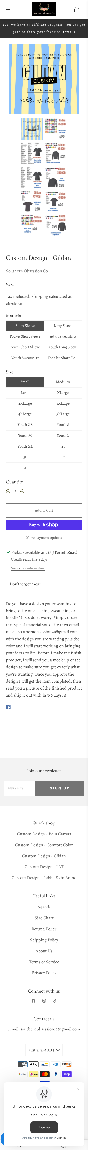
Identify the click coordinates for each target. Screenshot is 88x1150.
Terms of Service (44, 962)
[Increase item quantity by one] (22, 492)
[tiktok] (54, 1000)
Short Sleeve (25, 325)
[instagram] (44, 1000)
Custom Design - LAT (44, 867)
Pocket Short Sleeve (25, 336)
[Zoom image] (44, 80)
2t (63, 446)
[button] (16, 80)
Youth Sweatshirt (25, 358)
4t (63, 457)
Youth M (25, 435)
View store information (28, 568)
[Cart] (76, 9)
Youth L (63, 435)
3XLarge (63, 403)
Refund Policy (44, 929)
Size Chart (44, 918)
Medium (63, 382)
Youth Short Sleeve (25, 347)
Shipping (39, 296)
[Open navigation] (11, 9)
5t (24, 467)
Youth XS (25, 424)
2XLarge (25, 403)
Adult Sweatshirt (63, 336)
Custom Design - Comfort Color (44, 845)
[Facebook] (8, 707)
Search (44, 907)
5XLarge (63, 414)
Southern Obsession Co (27, 271)
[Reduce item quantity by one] (8, 492)
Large (25, 392)
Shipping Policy (44, 940)
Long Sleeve (63, 325)
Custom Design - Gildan (44, 856)
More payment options (44, 537)
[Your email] (19, 788)
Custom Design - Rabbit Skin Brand (44, 878)
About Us (44, 951)
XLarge (63, 392)
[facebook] (33, 1000)
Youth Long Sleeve (63, 347)
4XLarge (25, 414)
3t (24, 457)
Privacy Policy (44, 973)
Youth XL (25, 446)
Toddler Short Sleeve (64, 358)
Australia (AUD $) (42, 1050)
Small (25, 382)
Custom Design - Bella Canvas (44, 834)
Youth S (63, 424)
